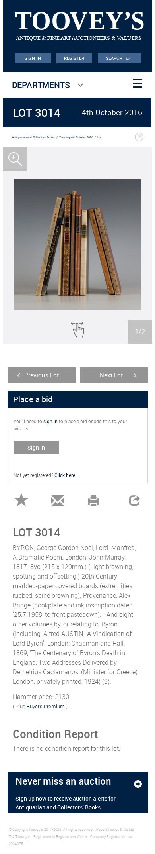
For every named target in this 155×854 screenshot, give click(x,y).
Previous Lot (41, 375)
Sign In (36, 447)
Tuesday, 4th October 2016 (76, 137)
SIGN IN (33, 58)
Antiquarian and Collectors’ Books (33, 137)
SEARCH (118, 57)
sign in (50, 421)
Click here (64, 475)
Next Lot (111, 375)
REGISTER (74, 58)
